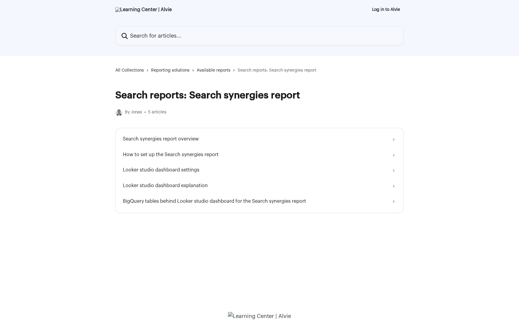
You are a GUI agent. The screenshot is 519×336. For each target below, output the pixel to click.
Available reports (213, 70)
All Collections (129, 70)
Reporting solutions (170, 70)
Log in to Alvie (386, 10)
